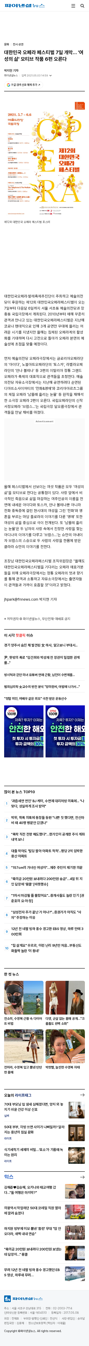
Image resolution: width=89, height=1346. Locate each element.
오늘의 (17, 1095)
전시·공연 (18, 44)
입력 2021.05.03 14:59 (35, 75)
